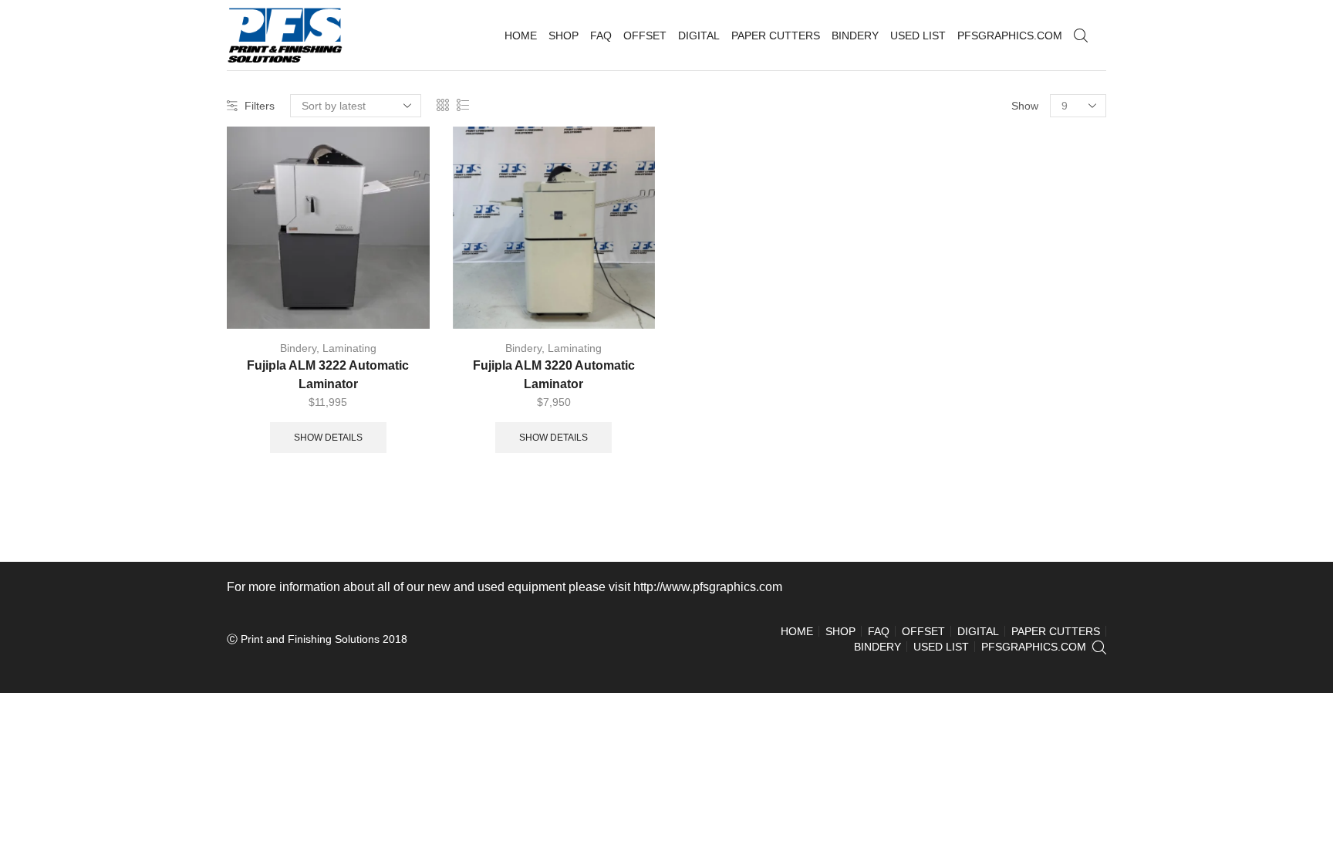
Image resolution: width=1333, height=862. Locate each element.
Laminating (349, 348)
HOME (521, 35)
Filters (260, 106)
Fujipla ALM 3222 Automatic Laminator (328, 374)
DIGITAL (699, 35)
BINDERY (855, 35)
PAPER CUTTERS (775, 35)
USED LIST (918, 35)
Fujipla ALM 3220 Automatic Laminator (554, 374)
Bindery (298, 348)
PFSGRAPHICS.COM (1009, 35)
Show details (328, 437)
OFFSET (644, 35)
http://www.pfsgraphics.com (707, 586)
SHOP (563, 35)
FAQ (601, 35)
